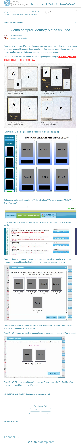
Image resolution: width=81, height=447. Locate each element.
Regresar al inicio (10, 421)
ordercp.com (46, 442)
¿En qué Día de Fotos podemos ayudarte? (17, 12)
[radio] (35, 409)
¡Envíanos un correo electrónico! (37, 394)
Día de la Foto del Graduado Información (24, 14)
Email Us (51, 4)
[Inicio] (17, 6)
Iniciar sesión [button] (67, 4)
